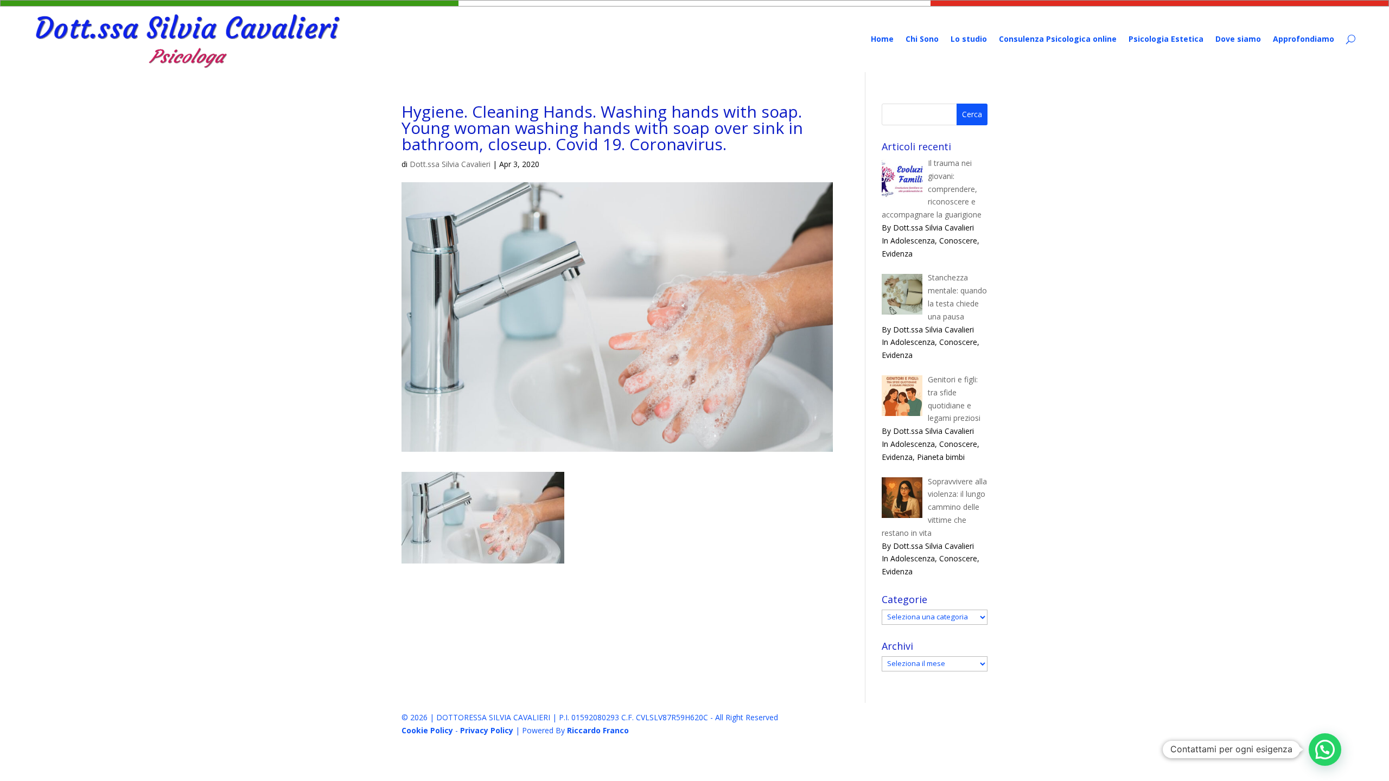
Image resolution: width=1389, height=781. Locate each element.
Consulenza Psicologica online (1058, 39)
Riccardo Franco (598, 730)
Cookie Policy (427, 730)
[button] (1325, 749)
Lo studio (969, 39)
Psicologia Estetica (1166, 39)
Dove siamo (1238, 39)
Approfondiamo (1303, 39)
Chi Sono (922, 39)
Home (882, 39)
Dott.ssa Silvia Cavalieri (450, 164)
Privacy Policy (486, 730)
